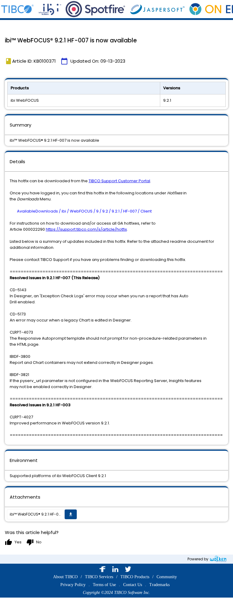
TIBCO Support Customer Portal (119, 181)
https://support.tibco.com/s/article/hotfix (86, 229)
